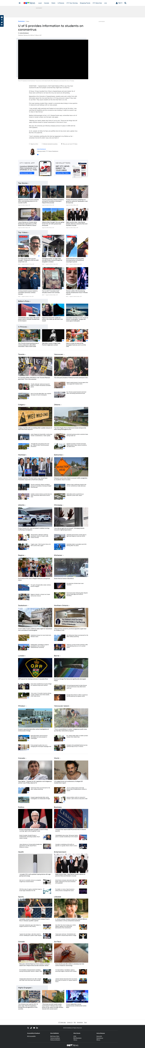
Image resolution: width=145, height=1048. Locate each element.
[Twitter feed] (28, 1028)
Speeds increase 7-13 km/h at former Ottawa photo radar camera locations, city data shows (77, 445)
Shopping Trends (85, 3)
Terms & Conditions (55, 1038)
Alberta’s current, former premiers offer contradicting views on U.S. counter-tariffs (28, 201)
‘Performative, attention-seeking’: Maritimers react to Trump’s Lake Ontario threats (39, 536)
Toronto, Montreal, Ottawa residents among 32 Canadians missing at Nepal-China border (53, 201)
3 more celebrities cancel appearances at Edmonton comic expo (76, 1005)
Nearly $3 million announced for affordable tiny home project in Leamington (39, 737)
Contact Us (69, 1022)
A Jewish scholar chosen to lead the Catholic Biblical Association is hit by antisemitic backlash (71, 919)
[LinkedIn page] (37, 1028)
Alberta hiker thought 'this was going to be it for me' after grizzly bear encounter (53, 224)
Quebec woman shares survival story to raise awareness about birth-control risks (41, 495)
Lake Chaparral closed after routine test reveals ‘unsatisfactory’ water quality (41, 435)
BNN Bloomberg (77, 1038)
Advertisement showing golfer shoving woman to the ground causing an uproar (75, 260)
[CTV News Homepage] (29, 3)
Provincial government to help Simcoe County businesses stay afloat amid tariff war (77, 687)
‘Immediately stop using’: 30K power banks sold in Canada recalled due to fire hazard (29, 319)
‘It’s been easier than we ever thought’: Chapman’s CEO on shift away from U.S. (28, 260)
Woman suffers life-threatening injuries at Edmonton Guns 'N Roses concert (77, 292)
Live (105, 3)
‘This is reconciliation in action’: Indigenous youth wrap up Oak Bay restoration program (70, 729)
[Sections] (19, 3)
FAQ (75, 1022)
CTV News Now (97, 3)
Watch (53, 3)
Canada (46, 3)
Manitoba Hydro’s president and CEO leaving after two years (76, 545)
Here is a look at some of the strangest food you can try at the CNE (76, 345)
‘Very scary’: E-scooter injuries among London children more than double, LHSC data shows (41, 695)
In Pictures (61, 3)
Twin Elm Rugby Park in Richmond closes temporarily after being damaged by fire (70, 428)
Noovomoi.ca (100, 1038)
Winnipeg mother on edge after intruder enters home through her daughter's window (52, 260)
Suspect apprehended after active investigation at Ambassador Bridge (33, 729)
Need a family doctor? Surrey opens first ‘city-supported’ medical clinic (77, 383)
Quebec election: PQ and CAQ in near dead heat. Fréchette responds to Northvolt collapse (33, 478)
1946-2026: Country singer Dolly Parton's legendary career (51, 344)
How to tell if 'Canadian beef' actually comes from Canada (51, 291)
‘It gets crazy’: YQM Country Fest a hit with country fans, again (41, 545)
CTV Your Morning (72, 3)
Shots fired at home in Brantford (64, 578)
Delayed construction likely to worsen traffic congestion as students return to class (70, 478)
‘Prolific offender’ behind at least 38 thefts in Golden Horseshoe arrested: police (41, 385)
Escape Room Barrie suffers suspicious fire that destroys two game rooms (77, 695)
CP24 (74, 1036)
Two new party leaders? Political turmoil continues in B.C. (71, 377)
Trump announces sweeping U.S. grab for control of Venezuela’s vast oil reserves (77, 201)
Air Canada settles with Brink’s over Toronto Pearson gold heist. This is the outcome (34, 378)
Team (85, 1022)
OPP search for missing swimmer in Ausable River (33, 679)
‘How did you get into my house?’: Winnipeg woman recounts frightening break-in (69, 529)
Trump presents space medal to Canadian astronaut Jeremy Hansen (28, 292)
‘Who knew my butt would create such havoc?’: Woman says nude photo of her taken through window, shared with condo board (52, 1006)
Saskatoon (21, 21)
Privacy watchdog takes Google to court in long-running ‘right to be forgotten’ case (33, 830)
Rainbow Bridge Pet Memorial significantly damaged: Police (70, 679)
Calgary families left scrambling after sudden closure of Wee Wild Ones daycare (35, 428)
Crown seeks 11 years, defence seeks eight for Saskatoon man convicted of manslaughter (35, 629)
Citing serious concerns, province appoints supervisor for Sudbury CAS (70, 629)
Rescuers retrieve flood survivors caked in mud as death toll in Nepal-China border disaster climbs (34, 964)
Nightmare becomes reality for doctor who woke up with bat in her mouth (52, 319)
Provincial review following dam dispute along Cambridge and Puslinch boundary (77, 594)
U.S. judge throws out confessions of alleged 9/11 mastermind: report (68, 782)
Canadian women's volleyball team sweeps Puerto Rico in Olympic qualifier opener (34, 919)
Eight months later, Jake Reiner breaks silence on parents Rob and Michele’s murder (76, 224)
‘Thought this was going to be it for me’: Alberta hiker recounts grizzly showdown (40, 445)
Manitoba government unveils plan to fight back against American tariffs (76, 535)
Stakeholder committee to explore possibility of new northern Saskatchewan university (40, 646)
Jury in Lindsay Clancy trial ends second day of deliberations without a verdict (77, 789)
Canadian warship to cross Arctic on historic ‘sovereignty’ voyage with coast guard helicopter (77, 319)
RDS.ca (98, 1039)
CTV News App (62, 1022)
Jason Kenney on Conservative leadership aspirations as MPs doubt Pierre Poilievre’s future (27, 224)
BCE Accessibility (31, 1036)
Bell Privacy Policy (54, 1036)
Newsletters (80, 1022)
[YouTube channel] (34, 1028)
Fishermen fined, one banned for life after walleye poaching (40, 788)
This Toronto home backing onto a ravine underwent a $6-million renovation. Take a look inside (28, 345)
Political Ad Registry (55, 1039)
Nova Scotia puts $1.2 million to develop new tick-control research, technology (69, 964)
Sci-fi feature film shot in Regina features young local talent (34, 579)
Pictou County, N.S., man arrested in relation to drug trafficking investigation (33, 529)
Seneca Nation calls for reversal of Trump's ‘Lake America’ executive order (77, 798)
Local (40, 3)
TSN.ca (75, 1039)
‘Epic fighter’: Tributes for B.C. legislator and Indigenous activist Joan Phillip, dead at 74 (35, 782)
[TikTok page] (31, 1028)
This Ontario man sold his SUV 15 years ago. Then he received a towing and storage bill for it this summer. (28, 1006)
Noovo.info (99, 1036)
